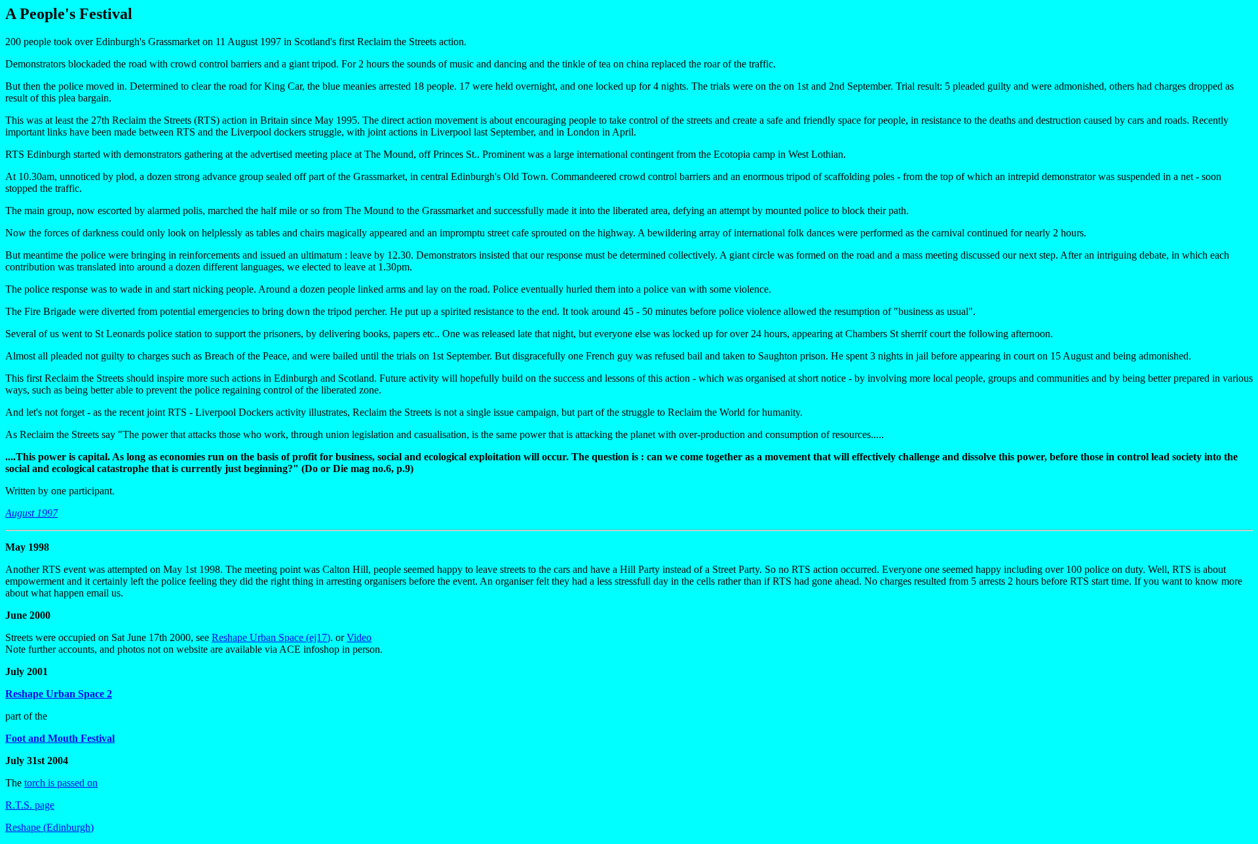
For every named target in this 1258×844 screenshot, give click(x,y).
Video (359, 637)
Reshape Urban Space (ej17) (271, 637)
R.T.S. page (29, 805)
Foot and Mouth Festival (60, 738)
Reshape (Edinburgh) (49, 827)
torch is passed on (61, 782)
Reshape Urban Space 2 (58, 693)
